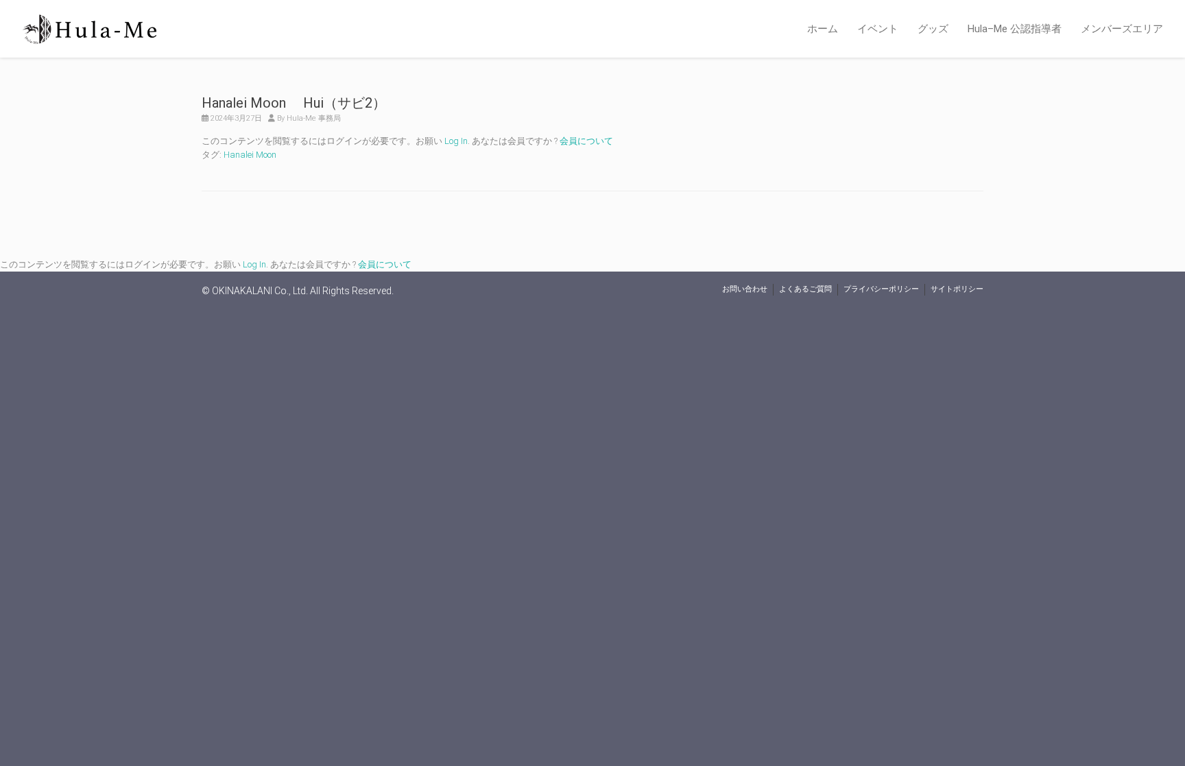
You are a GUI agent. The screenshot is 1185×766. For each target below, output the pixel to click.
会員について (586, 141)
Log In (456, 141)
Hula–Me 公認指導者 (1015, 29)
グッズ (933, 29)
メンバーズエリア (1122, 29)
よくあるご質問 (805, 289)
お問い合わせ (744, 289)
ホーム (822, 29)
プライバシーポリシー (881, 289)
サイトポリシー (957, 289)
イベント (877, 29)
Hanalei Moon (250, 154)
